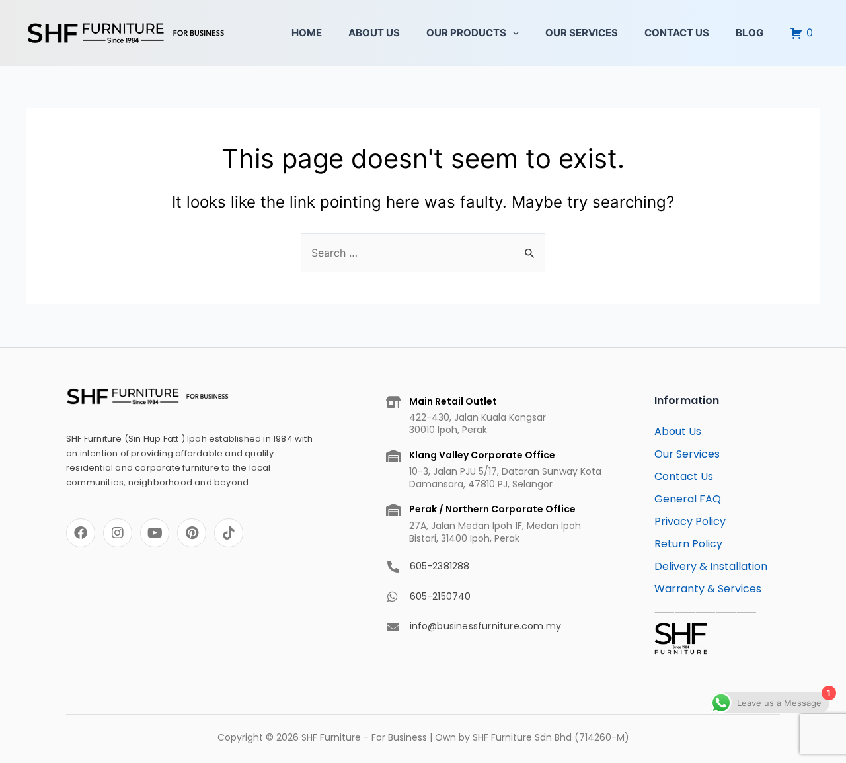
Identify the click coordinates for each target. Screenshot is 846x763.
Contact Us (676, 32)
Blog (749, 32)
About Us (374, 32)
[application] (512, 33)
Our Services (581, 32)
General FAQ (687, 498)
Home (306, 32)
